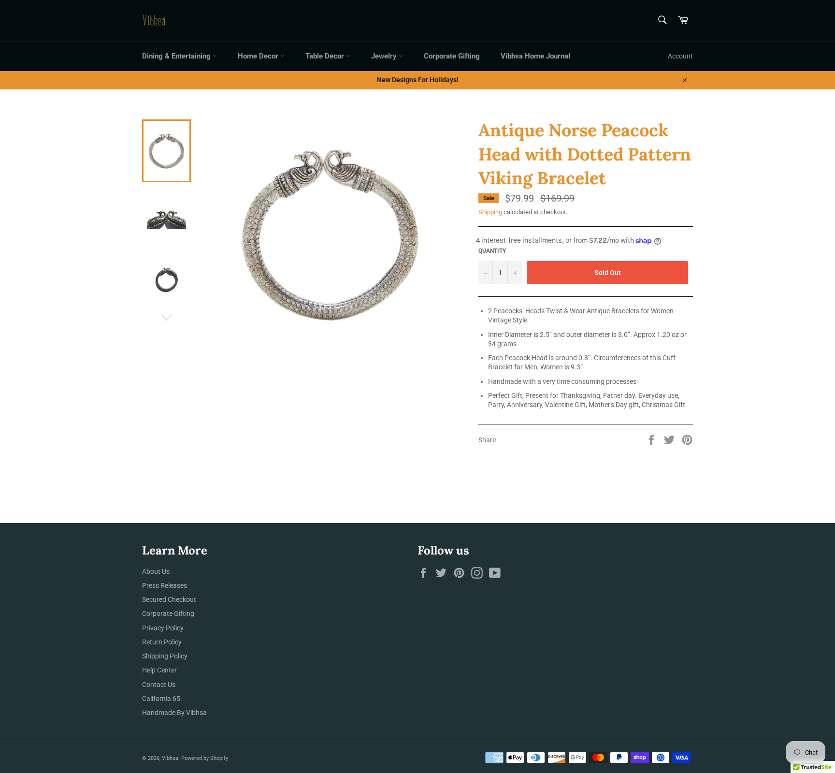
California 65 (161, 698)
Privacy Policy (163, 628)
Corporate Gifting (452, 56)
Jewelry (385, 56)
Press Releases (164, 585)
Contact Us (158, 684)
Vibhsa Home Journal (535, 56)
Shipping (490, 212)
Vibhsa (170, 758)
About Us (156, 571)
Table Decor (325, 56)
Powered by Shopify (204, 758)
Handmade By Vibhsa (174, 712)
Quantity (492, 251)
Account (680, 56)
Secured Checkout (169, 599)
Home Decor (259, 56)
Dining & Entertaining (177, 56)
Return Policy (162, 642)
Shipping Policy (164, 656)
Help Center (159, 670)
